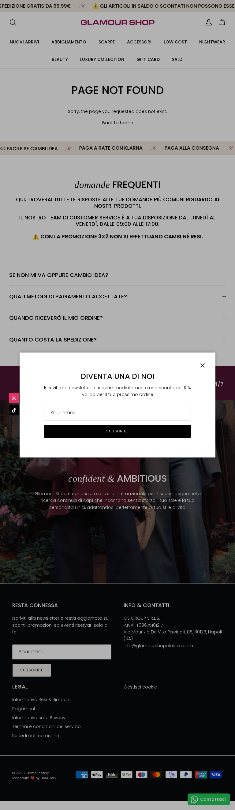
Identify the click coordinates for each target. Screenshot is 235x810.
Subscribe (117, 431)
